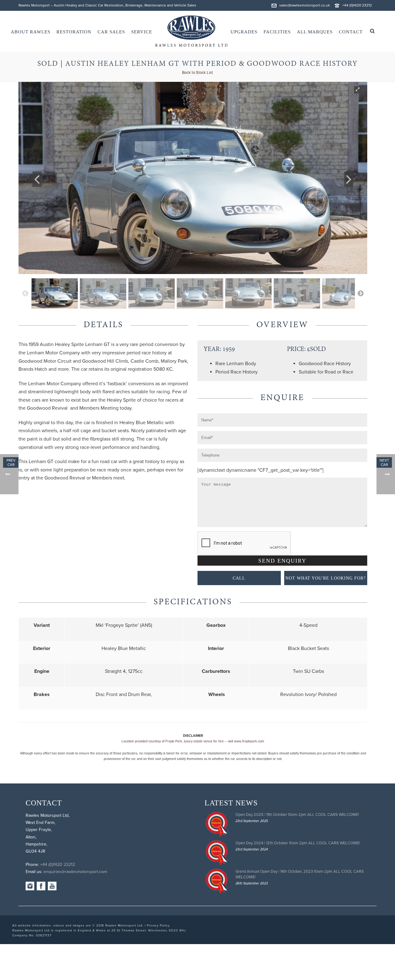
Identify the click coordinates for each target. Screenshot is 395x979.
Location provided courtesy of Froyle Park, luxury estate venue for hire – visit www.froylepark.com (193, 741)
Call (239, 578)
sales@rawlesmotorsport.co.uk (304, 5)
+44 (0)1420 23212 (357, 5)
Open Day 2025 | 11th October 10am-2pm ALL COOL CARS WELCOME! (297, 814)
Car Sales (111, 31)
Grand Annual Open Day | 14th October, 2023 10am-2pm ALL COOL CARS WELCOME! (299, 874)
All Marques (315, 31)
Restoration (73, 31)
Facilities (277, 31)
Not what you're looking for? (325, 578)
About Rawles (30, 31)
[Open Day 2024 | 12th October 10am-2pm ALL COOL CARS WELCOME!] (217, 852)
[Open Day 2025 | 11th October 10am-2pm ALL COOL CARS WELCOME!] (217, 824)
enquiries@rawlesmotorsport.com (75, 871)
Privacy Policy (158, 925)
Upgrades (244, 31)
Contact (351, 31)
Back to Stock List (197, 72)
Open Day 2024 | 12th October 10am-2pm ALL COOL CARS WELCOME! (297, 843)
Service (141, 31)
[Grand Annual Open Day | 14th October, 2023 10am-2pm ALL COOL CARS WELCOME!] (217, 881)
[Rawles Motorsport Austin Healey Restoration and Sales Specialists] (191, 31)
